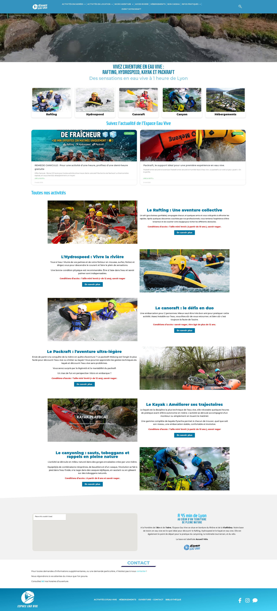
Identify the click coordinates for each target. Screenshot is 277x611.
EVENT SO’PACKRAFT (131, 9)
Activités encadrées (72, 4)
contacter (141, 571)
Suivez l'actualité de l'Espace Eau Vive (138, 123)
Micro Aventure (123, 4)
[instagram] (247, 599)
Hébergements (158, 4)
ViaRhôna (227, 527)
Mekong (114, 357)
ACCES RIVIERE (142, 4)
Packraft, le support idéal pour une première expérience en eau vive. (184, 165)
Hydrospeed (95, 114)
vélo (233, 534)
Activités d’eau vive (105, 599)
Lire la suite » (40, 178)
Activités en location (98, 4)
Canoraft (138, 114)
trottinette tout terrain (215, 534)
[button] (240, 7)
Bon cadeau (173, 4)
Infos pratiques (190, 4)
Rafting (51, 114)
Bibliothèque (173, 599)
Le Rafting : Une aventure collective (184, 210)
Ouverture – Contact (150, 599)
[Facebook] (240, 599)
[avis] (255, 599)
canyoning (197, 534)
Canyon (182, 114)
